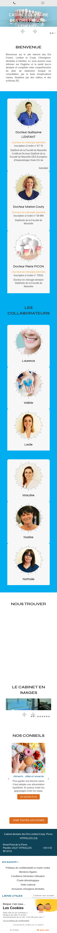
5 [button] (40, 716)
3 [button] (55, 33)
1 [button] (50, 33)
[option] (28, 16)
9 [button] (49, 716)
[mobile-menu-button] (42, 3)
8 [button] (47, 716)
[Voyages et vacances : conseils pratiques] (28, 758)
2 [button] (52, 33)
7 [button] (44, 716)
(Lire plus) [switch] (43, 168)
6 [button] (42, 716)
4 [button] (38, 716)
